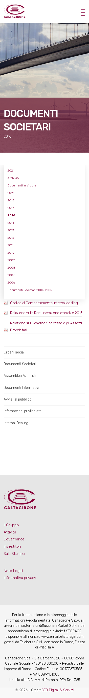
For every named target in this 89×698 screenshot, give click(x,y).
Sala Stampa (14, 553)
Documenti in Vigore (21, 185)
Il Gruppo (11, 525)
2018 (10, 200)
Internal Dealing (16, 423)
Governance (14, 539)
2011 (10, 245)
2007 (11, 275)
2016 (11, 215)
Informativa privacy (20, 578)
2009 (11, 260)
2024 (11, 170)
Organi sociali (14, 352)
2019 (10, 193)
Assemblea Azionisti (20, 376)
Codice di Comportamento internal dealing (44, 303)
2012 (10, 237)
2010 (10, 252)
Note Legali (13, 571)
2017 (10, 208)
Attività (10, 532)
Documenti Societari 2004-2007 (29, 290)
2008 (11, 267)
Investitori (12, 546)
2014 (10, 223)
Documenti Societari (20, 364)
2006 (11, 282)
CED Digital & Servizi (58, 690)
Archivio (13, 178)
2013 (10, 230)
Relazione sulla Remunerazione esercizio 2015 (46, 313)
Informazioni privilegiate (23, 411)
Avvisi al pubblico (17, 399)
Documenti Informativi (21, 388)
